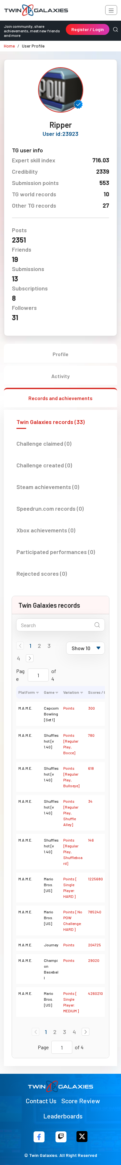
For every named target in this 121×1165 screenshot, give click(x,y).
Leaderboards (63, 1116)
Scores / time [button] (100, 692)
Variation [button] (71, 692)
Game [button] (49, 692)
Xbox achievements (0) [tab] (45, 530)
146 (91, 840)
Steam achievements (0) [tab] (47, 486)
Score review (80, 1101)
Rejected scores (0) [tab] (41, 573)
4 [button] (18, 658)
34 (90, 801)
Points (69, 708)
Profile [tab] (60, 354)
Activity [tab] (60, 376)
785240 (94, 911)
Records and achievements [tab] (60, 398)
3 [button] (49, 645)
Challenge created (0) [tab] (44, 465)
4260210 (95, 993)
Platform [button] (26, 692)
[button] (30, 658)
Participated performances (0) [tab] (55, 551)
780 (91, 735)
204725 (94, 944)
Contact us (41, 1101)
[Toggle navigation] (111, 10)
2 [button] (39, 645)
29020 (93, 960)
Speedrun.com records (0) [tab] (50, 508)
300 (91, 708)
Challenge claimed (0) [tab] (43, 443)
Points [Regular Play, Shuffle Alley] (70, 813)
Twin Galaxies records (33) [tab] (50, 421)
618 (91, 768)
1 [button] (30, 645)
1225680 (95, 878)
